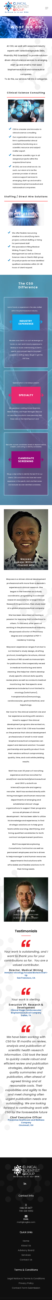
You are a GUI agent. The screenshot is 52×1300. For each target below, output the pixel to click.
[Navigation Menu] (46, 8)
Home (26, 1240)
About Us (26, 1245)
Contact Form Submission (26, 1287)
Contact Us (26, 1259)
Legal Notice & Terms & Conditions (26, 1278)
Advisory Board (26, 1250)
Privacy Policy (26, 1283)
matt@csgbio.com (26, 1222)
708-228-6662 (26, 1211)
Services (26, 1255)
